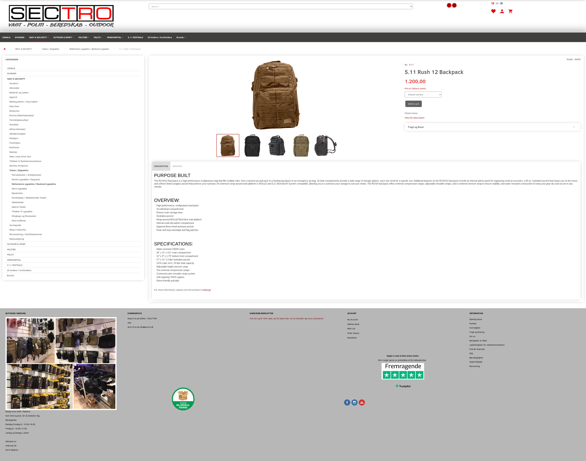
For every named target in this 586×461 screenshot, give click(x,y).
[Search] (411, 6)
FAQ (471, 353)
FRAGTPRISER (475, 362)
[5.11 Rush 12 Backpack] (276, 94)
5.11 (411, 64)
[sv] (501, 3)
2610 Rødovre (11, 449)
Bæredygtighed (476, 357)
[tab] (493, 127)
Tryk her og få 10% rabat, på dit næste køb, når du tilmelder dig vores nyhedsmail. (287, 318)
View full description (414, 117)
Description (161, 166)
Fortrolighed (474, 327)
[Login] (502, 11)
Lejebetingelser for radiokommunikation (487, 344)
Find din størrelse (477, 349)
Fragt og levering (476, 332)
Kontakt (472, 323)
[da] (493, 3)
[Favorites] (493, 11)
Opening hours (475, 319)
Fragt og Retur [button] (416, 127)
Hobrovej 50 (10, 445)
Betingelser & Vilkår (478, 340)
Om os (472, 336)
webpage (206, 289)
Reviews (177, 166)
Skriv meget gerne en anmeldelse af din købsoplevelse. (403, 360)
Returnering (474, 366)
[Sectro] (61, 16)
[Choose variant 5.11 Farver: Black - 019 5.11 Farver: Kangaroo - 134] (423, 94)
